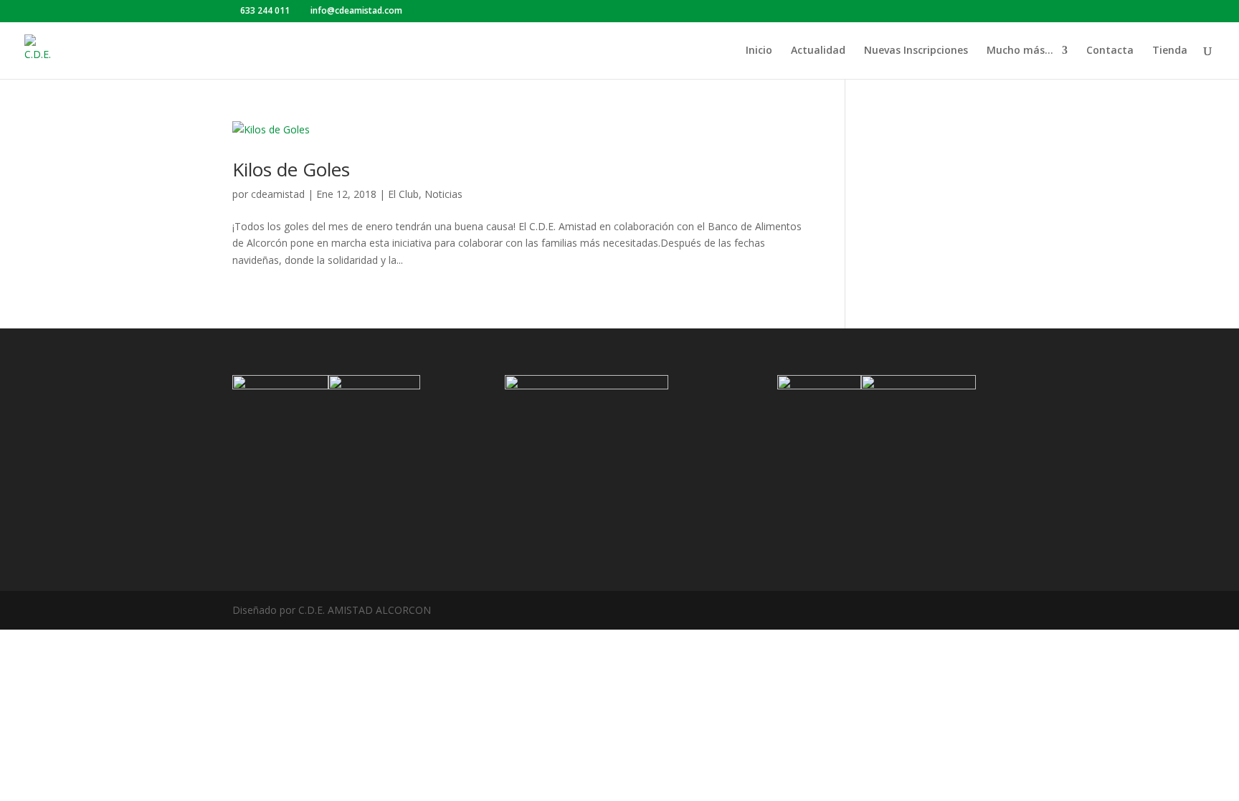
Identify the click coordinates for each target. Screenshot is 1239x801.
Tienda (1169, 51)
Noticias (443, 194)
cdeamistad (278, 194)
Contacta (1110, 51)
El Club (403, 194)
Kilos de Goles (291, 169)
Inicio (759, 51)
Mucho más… (1020, 51)
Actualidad (818, 51)
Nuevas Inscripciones (916, 51)
